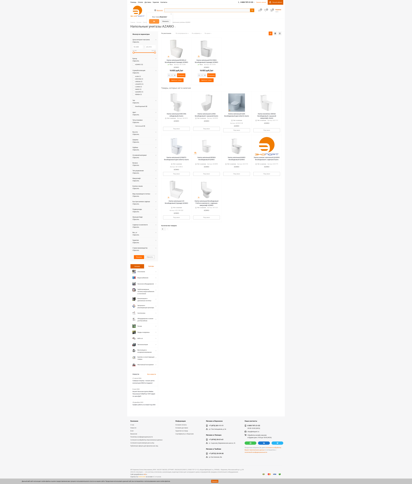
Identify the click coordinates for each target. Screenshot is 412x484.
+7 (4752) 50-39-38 (216, 453)
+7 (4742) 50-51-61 (216, 440)
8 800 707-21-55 (254, 426)
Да (154, 21)
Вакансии (133, 434)
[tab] (137, 266)
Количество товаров (169, 225)
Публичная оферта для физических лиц (144, 446)
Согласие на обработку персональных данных (146, 440)
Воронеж (160, 10)
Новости (133, 428)
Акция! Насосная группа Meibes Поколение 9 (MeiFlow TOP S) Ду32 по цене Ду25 (144, 394)
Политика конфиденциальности (141, 437)
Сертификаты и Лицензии (184, 434)
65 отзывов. (157, 477)
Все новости (151, 374)
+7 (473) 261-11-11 (216, 426)
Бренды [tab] (151, 266)
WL (145, 474)
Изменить (165, 21)
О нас (132, 425)
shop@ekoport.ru (253, 432)
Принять (215, 481)
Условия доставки (181, 428)
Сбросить (136, 42)
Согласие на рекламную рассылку (142, 443)
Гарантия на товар (181, 431)
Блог (132, 431)
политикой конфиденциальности (256, 452)
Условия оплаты (181, 425)
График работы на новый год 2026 (144, 404)
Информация (180, 421)
